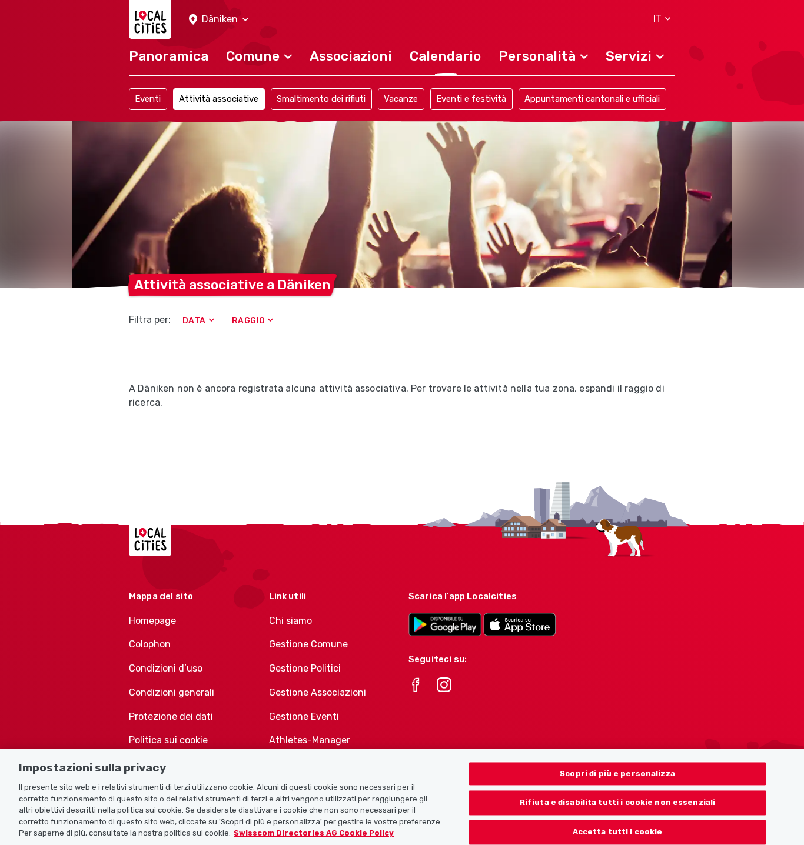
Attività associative (218, 98)
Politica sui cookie (168, 740)
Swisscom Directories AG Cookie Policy (314, 833)
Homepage (152, 620)
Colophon (150, 644)
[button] (218, 20)
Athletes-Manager (309, 740)
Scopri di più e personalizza (617, 773)
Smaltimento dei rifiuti (321, 98)
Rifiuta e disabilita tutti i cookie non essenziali (618, 803)
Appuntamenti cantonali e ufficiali (592, 98)
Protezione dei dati (171, 716)
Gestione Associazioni (317, 692)
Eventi (148, 98)
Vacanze (401, 98)
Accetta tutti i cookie (618, 832)
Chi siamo (290, 620)
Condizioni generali (171, 692)
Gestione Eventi (304, 716)
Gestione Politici (305, 668)
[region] (402, 797)
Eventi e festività (471, 98)
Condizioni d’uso (165, 668)
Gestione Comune (308, 644)
